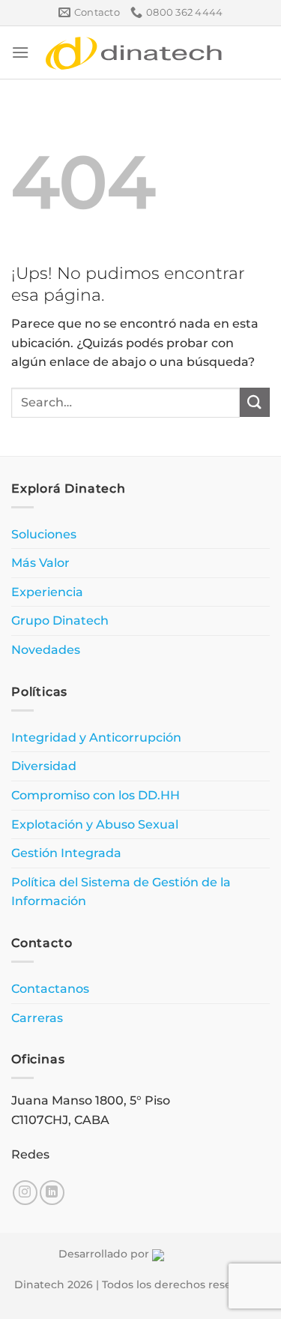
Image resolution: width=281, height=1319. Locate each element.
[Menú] (20, 52)
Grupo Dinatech (60, 620)
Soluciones (43, 534)
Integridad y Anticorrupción (96, 737)
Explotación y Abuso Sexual (94, 824)
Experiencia (47, 592)
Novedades (45, 650)
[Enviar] (255, 402)
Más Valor (40, 563)
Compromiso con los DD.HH (95, 795)
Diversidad (43, 766)
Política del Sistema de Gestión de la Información (121, 892)
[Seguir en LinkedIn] (52, 1192)
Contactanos (50, 989)
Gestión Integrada (66, 853)
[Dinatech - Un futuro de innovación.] (134, 52)
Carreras (37, 1018)
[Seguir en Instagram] (25, 1192)
